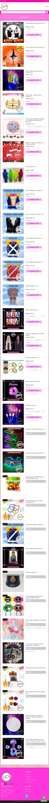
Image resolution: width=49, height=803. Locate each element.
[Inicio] (1, 1)
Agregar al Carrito (34, 34)
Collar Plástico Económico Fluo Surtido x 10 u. (34, 71)
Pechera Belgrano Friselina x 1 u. (34, 190)
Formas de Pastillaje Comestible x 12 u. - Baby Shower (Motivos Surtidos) (35, 120)
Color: (27, 316)
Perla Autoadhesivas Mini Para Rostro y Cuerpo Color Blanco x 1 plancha (35, 717)
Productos (29, 776)
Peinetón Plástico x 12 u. (32, 286)
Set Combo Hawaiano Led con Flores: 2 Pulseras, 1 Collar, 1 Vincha (35, 740)
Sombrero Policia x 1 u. (32, 572)
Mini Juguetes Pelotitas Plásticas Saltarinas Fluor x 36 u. (35, 477)
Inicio (28, 774)
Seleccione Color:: (31, 29)
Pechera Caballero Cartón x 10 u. (35, 214)
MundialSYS (21, 801)
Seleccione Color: (31, 126)
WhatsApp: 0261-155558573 (8, 791)
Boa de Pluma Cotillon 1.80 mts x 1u (35, 23)
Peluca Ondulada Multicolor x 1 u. (35, 548)
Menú (46, 1)
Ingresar (29, 789)
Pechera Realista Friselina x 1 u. (34, 262)
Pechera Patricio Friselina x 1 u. (34, 238)
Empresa (29, 778)
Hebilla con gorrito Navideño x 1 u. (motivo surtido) (35, 143)
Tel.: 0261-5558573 (7, 789)
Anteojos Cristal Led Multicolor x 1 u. (35, 429)
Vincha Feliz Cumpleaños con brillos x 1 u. (36, 620)
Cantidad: (28, 32)
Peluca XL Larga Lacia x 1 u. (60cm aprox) (35, 334)
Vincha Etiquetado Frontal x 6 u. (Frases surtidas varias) (34, 596)
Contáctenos (29, 782)
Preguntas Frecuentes (31, 780)
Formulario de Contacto (8, 792)
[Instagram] (5, 1)
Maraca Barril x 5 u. (31, 166)
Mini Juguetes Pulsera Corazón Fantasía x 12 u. (34, 501)
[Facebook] (3, 1)
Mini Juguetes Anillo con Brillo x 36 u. (36, 668)
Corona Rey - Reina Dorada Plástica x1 (33, 95)
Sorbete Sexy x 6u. (31, 405)
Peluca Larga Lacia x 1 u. (32, 310)
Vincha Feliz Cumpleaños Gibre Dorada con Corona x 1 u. (34, 644)
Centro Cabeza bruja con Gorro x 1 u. (35, 48)
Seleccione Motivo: (31, 411)
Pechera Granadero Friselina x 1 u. (35, 524)
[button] (46, 6)
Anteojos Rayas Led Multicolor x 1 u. (35, 453)
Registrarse (29, 791)
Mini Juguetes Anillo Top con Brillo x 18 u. (35, 692)
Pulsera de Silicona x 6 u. (32, 357)
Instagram (5, 796)
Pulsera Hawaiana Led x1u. (33, 381)
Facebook (5, 794)
